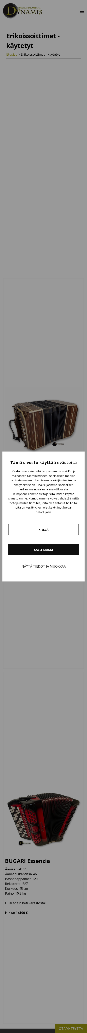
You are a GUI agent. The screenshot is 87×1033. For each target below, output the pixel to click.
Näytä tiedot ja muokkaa (43, 566)
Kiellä (43, 529)
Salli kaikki (43, 550)
